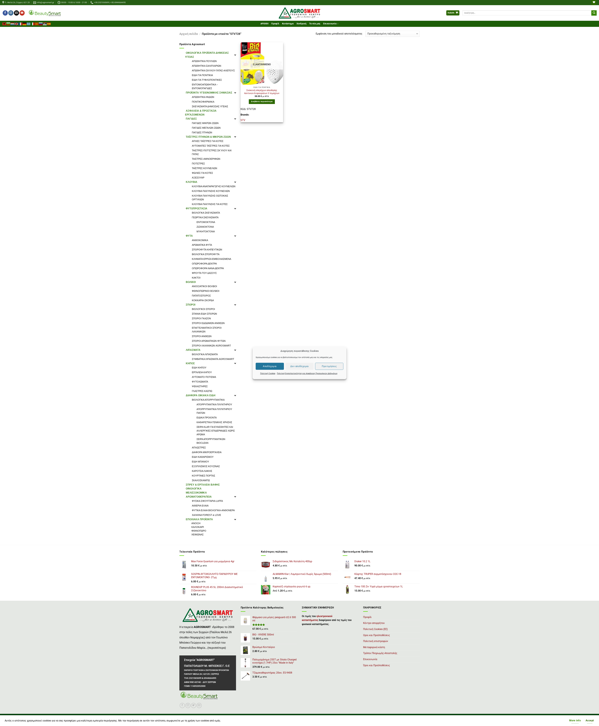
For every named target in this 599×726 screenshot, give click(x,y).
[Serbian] (45, 23)
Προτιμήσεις (329, 366)
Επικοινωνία (329, 23)
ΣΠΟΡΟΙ (190, 304)
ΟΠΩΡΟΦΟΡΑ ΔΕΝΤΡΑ (204, 263)
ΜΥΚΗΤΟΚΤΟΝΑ (206, 231)
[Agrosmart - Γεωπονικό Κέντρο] (299, 13)
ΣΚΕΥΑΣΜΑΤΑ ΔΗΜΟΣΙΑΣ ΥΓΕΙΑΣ (210, 106)
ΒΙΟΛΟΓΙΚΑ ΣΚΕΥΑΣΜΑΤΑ (206, 212)
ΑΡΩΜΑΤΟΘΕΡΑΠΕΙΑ (199, 496)
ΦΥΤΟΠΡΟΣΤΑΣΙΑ (196, 208)
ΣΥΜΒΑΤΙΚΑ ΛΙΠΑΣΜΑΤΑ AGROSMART (213, 359)
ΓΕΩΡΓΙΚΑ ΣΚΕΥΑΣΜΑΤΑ (205, 217)
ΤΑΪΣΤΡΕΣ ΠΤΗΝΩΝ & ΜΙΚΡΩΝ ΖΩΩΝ (208, 137)
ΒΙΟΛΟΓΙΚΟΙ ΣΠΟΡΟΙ (203, 309)
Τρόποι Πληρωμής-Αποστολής (380, 653)
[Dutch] (12, 23)
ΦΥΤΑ (189, 236)
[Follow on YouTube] (22, 13)
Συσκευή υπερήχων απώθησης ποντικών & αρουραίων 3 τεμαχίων (261, 92)
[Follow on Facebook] (5, 13)
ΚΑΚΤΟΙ (196, 277)
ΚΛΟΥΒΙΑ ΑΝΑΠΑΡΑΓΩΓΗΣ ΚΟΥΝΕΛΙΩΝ (213, 186)
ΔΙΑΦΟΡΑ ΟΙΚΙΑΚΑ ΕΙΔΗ (200, 395)
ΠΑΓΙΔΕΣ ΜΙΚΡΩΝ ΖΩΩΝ (205, 123)
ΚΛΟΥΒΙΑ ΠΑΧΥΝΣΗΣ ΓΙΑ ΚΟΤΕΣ (210, 204)
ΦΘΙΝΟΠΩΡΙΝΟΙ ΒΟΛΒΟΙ (205, 291)
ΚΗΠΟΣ (190, 363)
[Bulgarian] (8, 23)
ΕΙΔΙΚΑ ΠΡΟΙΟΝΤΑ (207, 417)
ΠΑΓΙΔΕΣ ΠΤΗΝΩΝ (202, 132)
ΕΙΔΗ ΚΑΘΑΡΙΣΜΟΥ (203, 457)
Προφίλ (275, 23)
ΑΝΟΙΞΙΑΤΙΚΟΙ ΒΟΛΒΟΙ (204, 286)
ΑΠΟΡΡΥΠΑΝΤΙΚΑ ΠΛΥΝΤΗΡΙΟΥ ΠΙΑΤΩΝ (214, 411)
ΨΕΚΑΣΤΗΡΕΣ (200, 386)
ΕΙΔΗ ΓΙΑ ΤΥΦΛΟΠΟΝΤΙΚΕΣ (207, 80)
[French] (21, 23)
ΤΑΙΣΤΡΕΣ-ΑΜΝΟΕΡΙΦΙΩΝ (206, 159)
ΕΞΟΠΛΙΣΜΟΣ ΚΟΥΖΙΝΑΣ (206, 466)
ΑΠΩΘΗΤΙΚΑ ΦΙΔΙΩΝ (203, 97)
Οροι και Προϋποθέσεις (376, 635)
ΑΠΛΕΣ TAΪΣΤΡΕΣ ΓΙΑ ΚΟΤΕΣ (207, 141)
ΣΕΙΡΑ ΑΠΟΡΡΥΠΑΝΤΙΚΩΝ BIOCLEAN (211, 441)
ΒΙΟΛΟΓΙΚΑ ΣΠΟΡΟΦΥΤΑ (205, 254)
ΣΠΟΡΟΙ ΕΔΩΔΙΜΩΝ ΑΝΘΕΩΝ (208, 323)
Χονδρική (301, 23)
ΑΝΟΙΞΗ (195, 523)
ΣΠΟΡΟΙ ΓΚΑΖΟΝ (201, 318)
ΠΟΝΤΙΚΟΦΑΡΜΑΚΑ (203, 101)
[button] (452, 12)
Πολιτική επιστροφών (375, 641)
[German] (25, 23)
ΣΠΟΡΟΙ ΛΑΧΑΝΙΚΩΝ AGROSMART (211, 345)
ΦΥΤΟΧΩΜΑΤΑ (200, 381)
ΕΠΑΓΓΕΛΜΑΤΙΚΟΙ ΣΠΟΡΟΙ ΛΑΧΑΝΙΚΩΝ (207, 329)
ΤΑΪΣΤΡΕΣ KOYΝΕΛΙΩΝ (204, 168)
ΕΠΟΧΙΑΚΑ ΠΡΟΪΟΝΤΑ (199, 519)
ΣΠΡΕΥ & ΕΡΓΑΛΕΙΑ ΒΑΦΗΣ (203, 484)
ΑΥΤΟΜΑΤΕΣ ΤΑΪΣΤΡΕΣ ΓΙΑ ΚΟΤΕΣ (211, 145)
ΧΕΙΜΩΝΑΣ (197, 534)
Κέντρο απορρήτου (374, 623)
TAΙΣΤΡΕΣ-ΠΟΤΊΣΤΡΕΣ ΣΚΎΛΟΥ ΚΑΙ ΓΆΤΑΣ (211, 152)
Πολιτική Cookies (267, 373)
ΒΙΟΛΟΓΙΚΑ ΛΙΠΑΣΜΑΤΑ (205, 354)
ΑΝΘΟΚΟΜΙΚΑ (200, 240)
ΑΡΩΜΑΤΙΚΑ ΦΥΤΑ (202, 245)
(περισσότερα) (216, 647)
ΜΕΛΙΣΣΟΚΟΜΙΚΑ (196, 492)
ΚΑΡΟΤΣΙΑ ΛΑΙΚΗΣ (202, 471)
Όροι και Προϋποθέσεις (376, 665)
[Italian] (33, 23)
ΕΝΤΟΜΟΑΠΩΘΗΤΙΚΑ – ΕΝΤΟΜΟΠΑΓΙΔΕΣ (205, 86)
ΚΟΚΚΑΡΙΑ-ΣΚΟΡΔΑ (203, 300)
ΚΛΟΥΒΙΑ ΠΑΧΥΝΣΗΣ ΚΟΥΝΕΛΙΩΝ (211, 191)
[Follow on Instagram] (10, 13)
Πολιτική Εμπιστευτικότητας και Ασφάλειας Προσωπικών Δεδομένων (307, 373)
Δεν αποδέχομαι (299, 366)
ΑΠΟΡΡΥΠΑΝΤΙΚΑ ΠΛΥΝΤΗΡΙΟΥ (214, 404)
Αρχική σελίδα (188, 33)
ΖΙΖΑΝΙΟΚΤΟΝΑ (205, 226)
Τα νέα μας (314, 23)
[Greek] (29, 23)
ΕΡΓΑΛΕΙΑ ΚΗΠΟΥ (202, 372)
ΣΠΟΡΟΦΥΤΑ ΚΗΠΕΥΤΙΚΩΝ (207, 249)
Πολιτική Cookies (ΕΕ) (375, 629)
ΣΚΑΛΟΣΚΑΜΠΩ (201, 480)
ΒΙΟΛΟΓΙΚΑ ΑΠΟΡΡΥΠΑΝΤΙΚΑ (208, 399)
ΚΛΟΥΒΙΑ (191, 182)
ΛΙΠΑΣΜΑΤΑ (193, 350)
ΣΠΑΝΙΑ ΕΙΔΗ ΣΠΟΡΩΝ (204, 313)
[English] (17, 23)
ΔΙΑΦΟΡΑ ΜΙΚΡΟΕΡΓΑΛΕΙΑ (207, 452)
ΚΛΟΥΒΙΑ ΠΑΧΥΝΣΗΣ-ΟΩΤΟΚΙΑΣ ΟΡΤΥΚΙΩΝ (210, 197)
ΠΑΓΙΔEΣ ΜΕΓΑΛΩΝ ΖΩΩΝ (206, 127)
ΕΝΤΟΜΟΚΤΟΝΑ (206, 222)
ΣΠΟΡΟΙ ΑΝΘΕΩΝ (202, 336)
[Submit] (594, 13)
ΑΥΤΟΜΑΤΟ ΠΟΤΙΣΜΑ (204, 377)
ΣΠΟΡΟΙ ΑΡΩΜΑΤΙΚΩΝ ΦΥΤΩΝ (209, 341)
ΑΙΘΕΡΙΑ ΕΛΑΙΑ (200, 505)
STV (243, 120)
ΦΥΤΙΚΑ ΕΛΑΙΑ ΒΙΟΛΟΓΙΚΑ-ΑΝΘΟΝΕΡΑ (213, 510)
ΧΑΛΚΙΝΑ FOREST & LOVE (206, 515)
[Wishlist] (593, 2)
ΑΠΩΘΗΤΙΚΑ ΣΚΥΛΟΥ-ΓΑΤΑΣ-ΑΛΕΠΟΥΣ (213, 70)
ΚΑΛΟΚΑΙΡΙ (197, 527)
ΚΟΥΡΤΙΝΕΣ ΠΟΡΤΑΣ (203, 475)
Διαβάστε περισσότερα (262, 101)
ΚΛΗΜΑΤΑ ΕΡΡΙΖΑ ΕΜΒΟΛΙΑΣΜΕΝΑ (211, 259)
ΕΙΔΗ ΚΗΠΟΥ (199, 367)
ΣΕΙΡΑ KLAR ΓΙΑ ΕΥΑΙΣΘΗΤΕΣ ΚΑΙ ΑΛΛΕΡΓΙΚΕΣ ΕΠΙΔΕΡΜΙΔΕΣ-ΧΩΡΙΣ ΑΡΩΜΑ (216, 431)
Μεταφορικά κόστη (374, 647)
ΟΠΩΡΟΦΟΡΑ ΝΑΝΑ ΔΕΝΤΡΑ (208, 268)
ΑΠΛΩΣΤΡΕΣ (199, 447)
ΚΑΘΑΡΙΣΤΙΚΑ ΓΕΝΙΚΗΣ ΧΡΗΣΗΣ (214, 422)
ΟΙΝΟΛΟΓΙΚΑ (194, 488)
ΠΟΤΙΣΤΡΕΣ (198, 163)
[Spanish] (49, 23)
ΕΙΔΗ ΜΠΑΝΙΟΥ (200, 461)
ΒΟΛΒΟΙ (191, 282)
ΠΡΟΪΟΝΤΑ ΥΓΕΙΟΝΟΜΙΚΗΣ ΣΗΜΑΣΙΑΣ (209, 92)
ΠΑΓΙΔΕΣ (191, 118)
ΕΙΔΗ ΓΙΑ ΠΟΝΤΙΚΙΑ (202, 75)
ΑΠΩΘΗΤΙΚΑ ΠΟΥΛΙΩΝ (204, 61)
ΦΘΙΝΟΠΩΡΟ (198, 530)
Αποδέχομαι (270, 366)
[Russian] (41, 23)
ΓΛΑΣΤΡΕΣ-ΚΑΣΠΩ (202, 391)
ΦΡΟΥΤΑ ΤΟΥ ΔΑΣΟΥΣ (204, 273)
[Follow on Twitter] (193, 705)
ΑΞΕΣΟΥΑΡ (198, 177)
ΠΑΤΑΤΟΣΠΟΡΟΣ (201, 295)
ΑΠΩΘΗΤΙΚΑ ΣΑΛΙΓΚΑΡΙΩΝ (206, 65)
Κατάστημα (288, 23)
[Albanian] (4, 23)
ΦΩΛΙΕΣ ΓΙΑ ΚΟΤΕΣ (202, 173)
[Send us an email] (16, 13)
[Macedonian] (37, 23)
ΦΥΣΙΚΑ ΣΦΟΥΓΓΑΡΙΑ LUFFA (207, 501)
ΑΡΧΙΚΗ (265, 23)
